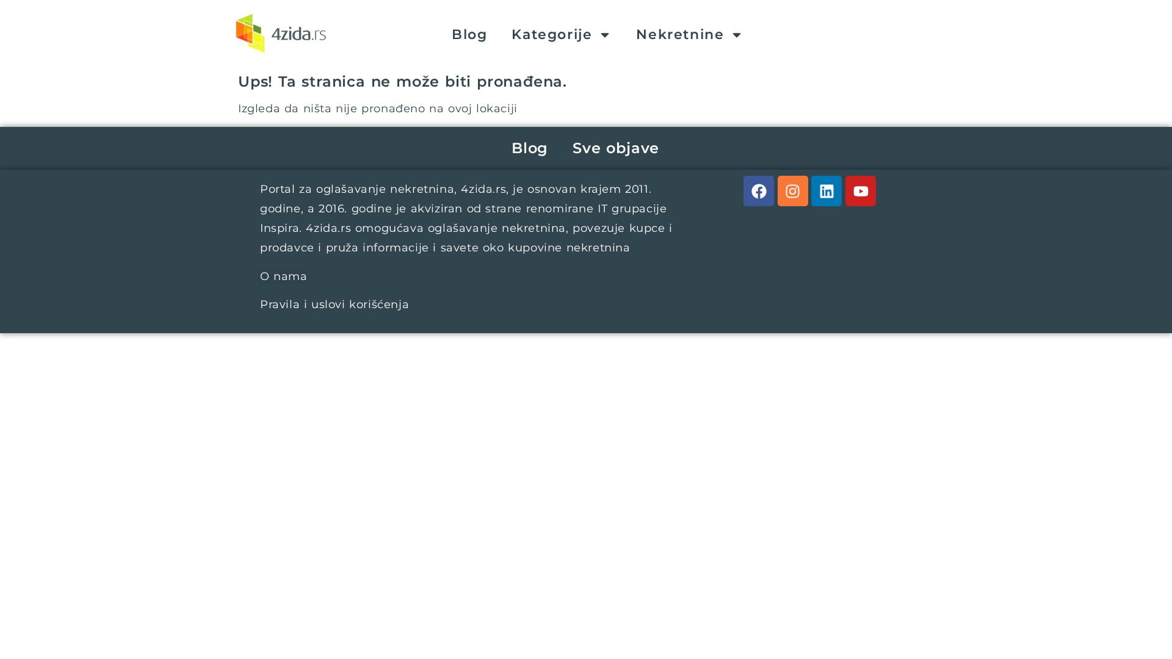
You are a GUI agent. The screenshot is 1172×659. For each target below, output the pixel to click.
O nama (284, 276)
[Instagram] (793, 191)
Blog (469, 34)
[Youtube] (860, 191)
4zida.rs (483, 189)
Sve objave (616, 148)
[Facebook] (758, 191)
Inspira (279, 228)
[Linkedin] (826, 191)
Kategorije (552, 34)
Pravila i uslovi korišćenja (334, 304)
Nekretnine (680, 34)
